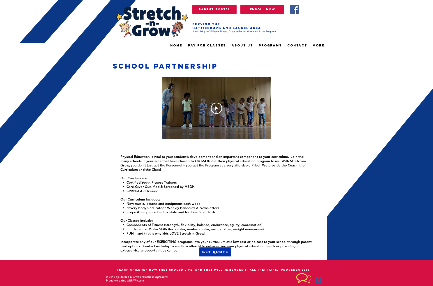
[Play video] (216, 108)
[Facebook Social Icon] (294, 9)
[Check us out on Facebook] (319, 280)
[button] (270, 45)
